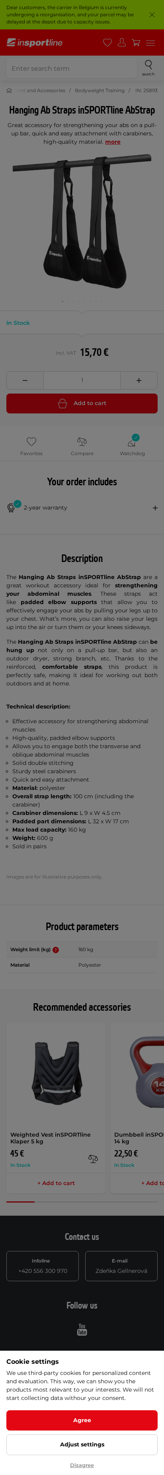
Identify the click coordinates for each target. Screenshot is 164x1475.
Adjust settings (82, 1444)
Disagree (82, 1465)
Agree (82, 1420)
